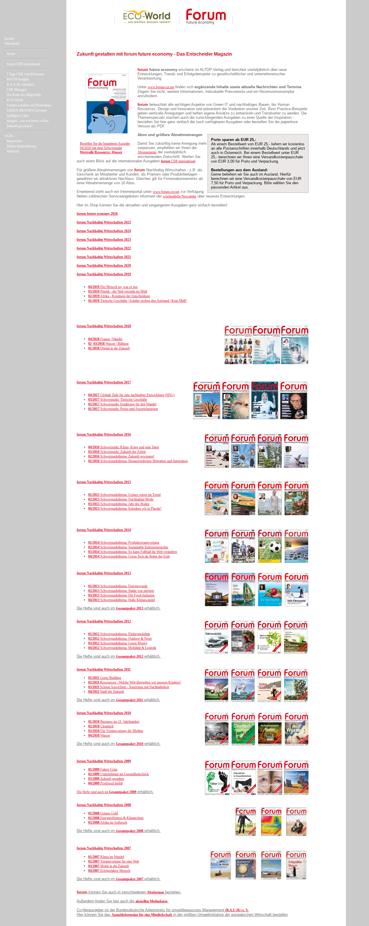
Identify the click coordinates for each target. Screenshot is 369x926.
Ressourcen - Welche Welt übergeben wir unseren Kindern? (134, 682)
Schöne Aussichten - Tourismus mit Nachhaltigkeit (128, 687)
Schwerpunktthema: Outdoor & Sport (120, 639)
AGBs (8, 136)
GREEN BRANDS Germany (27, 110)
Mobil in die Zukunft (108, 866)
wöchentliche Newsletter (179, 196)
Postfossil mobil (105, 783)
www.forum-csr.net (161, 87)
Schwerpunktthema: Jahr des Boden (118, 504)
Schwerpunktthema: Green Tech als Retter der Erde (129, 556)
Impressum (14, 141)
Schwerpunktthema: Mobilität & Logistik (122, 648)
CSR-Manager (17, 90)
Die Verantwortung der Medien (115, 731)
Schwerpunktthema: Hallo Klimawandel (121, 600)
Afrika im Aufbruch (107, 822)
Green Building (104, 678)
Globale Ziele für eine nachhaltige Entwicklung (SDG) (131, 395)
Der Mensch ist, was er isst (113, 287)
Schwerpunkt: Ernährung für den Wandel (122, 404)
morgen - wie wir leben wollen (27, 121)
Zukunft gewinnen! (20, 126)
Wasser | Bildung (108, 344)
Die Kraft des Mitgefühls (24, 95)
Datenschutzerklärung (21, 146)
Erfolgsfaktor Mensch (109, 871)
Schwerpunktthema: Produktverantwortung (123, 543)
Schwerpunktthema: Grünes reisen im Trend (124, 495)
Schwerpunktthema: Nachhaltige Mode (120, 499)
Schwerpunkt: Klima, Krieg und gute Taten (123, 447)
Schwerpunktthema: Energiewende (118, 586)
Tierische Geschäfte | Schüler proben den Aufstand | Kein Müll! (137, 301)
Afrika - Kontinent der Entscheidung (119, 296)
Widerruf (13, 151)
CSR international (178, 161)
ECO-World (15, 100)
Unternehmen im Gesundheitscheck (118, 774)
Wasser (99, 735)
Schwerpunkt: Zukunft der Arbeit (117, 452)
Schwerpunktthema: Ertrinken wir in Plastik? (124, 509)
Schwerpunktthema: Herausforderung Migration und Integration (138, 461)
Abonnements (147, 152)
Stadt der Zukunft (106, 692)
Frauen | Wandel (105, 339)
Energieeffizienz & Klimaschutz (116, 818)
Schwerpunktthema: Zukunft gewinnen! (121, 456)
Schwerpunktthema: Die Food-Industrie (121, 595)
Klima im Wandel (106, 857)
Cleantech (101, 726)
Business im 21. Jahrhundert (113, 722)
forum (11, 54)
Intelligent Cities (18, 116)
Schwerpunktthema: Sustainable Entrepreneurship (128, 547)
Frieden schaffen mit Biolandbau (29, 105)
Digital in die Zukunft (109, 348)
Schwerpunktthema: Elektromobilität (119, 634)
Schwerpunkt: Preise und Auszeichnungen (123, 409)
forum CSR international (23, 64)
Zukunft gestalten (106, 779)
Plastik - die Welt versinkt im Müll (117, 291)
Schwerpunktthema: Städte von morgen (121, 591)
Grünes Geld (103, 813)
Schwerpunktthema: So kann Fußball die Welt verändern (132, 552)
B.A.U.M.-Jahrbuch (20, 84)
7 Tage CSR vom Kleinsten (25, 74)
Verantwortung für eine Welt (113, 861)
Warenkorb (11, 44)
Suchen (9, 39)
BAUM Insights (18, 79)
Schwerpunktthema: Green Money (117, 643)
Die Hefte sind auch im (93, 792)
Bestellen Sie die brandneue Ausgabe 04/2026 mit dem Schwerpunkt (105, 148)
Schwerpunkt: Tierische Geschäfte (117, 400)
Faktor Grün (102, 769)
